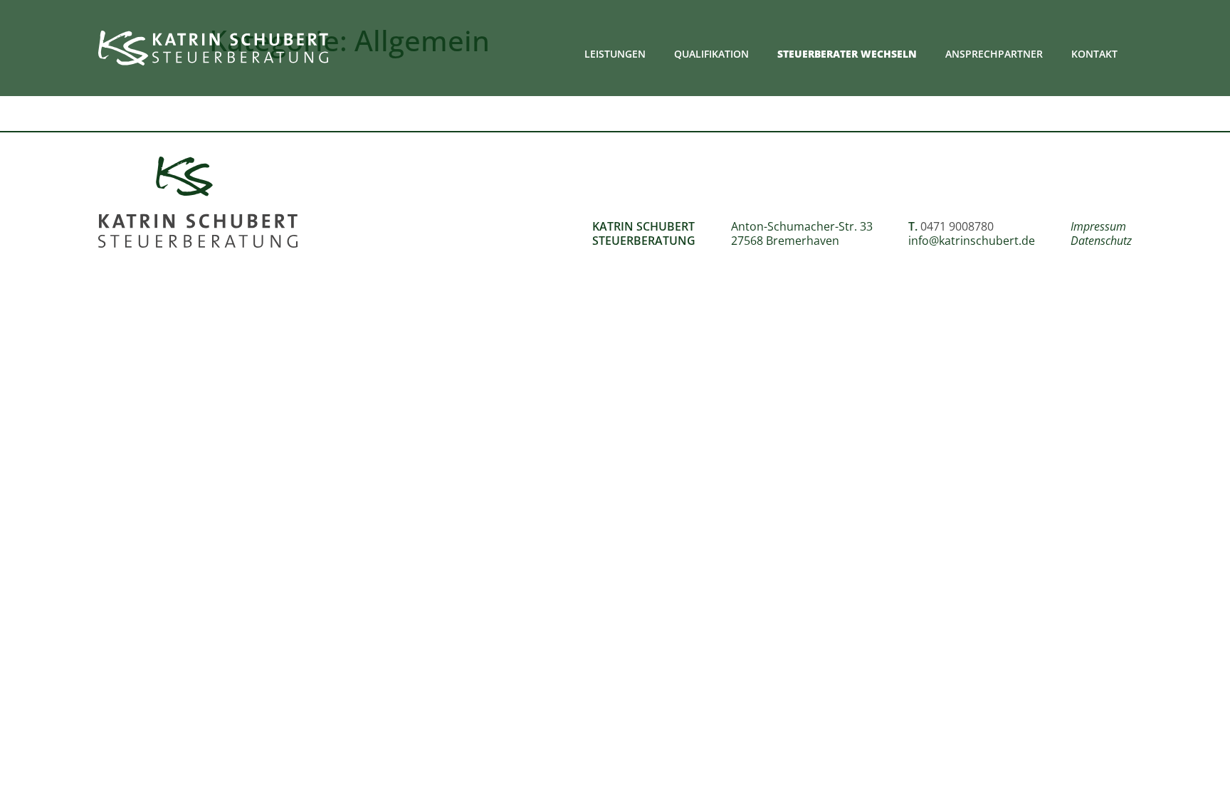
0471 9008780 (957, 226)
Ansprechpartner (994, 53)
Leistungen (615, 53)
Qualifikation (711, 53)
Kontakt (1094, 53)
